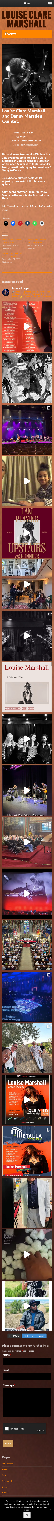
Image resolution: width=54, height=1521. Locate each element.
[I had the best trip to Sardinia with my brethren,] (27, 1100)
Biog (4, 1475)
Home (4, 1469)
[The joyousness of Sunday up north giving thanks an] (27, 842)
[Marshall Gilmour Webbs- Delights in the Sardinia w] (27, 378)
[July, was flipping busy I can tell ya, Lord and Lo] (27, 1203)
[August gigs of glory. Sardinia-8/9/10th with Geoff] (27, 1151)
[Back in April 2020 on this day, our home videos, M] (27, 481)
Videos (5, 1492)
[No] (50, 1509)
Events (5, 1487)
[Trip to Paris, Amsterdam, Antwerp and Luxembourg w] (27, 430)
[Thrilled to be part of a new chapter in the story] (27, 687)
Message (9, 1385)
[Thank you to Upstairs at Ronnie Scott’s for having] (27, 533)
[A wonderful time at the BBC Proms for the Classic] (27, 997)
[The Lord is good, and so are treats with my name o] (27, 1254)
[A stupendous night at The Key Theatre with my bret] (27, 790)
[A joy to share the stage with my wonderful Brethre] (27, 1306)
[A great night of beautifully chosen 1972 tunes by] (27, 636)
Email (7, 1370)
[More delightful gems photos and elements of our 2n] (27, 1048)
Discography (7, 1481)
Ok (27, 1515)
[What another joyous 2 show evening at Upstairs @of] (27, 326)
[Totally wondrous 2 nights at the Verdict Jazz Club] (27, 739)
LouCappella (7, 1463)
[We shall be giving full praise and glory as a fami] (27, 945)
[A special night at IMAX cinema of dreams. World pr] (27, 894)
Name (7, 1354)
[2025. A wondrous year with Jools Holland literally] (27, 584)
